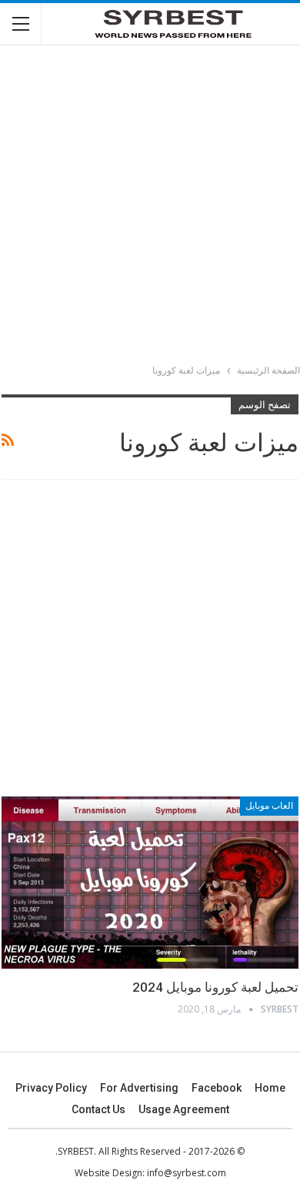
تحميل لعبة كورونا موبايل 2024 (215, 987)
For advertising (139, 1088)
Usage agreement (183, 1109)
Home (270, 1088)
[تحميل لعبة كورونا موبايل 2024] (150, 882)
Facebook (217, 1088)
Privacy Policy (51, 1088)
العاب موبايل (269, 805)
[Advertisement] (150, 207)
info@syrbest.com (186, 1172)
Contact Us (98, 1109)
